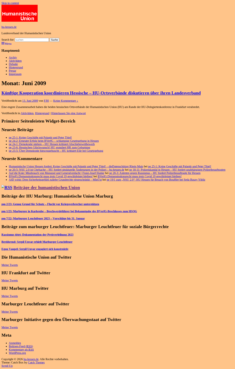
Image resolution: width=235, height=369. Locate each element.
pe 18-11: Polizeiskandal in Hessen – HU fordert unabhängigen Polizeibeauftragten (177, 169)
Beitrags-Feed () (21, 346)
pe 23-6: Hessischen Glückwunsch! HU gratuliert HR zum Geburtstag (49, 147)
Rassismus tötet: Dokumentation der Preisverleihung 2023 (37, 234)
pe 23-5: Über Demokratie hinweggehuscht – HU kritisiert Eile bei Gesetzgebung (56, 150)
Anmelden (15, 343)
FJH (46, 100)
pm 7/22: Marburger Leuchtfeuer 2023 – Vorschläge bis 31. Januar (43, 218)
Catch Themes (36, 362)
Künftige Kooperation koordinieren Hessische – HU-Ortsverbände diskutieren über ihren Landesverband (101, 93)
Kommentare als (21, 349)
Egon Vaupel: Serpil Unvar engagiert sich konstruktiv (34, 249)
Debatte (13, 64)
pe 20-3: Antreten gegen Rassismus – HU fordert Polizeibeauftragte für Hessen (154, 173)
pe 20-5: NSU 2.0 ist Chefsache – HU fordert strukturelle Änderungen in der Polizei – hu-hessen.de (66, 169)
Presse (12, 70)
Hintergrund (16, 67)
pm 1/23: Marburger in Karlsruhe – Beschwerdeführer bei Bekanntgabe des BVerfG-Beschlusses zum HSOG (69, 211)
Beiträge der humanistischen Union (46, 187)
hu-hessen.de (9, 27)
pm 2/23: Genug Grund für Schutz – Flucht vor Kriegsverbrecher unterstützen (50, 204)
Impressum (15, 74)
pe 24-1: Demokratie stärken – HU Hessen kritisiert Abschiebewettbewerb (52, 144)
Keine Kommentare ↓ (65, 100)
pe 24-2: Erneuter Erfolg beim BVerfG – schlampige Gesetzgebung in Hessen (54, 140)
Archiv (13, 57)
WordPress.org (17, 352)
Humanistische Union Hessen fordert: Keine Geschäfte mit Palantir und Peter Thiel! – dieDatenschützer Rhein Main (76, 166)
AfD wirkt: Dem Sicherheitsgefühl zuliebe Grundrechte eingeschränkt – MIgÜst (55, 179)
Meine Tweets (9, 265)
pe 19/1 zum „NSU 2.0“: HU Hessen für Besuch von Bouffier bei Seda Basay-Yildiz (156, 179)
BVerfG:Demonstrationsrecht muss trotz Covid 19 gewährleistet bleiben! (51, 176)
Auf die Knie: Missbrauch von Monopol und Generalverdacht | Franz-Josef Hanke (56, 173)
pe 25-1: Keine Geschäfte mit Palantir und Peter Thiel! (40, 137)
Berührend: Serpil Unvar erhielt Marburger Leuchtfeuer (37, 241)
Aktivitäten (15, 60)
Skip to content (10, 3)
